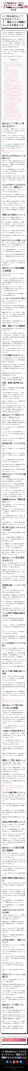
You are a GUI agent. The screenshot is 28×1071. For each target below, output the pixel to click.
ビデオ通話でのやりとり (10, 79)
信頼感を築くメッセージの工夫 (12, 93)
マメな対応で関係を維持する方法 (12, 95)
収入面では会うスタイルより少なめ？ (14, 90)
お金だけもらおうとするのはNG (12, 113)
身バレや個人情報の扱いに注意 (12, 99)
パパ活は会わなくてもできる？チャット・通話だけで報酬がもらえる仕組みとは (14, 6)
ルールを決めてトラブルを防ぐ (12, 97)
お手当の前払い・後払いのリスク (12, 115)
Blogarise (21, 1067)
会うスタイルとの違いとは (11, 71)
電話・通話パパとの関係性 (11, 77)
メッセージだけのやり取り (11, 75)
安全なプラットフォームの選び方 (12, 117)
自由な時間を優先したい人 (11, 108)
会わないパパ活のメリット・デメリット (12, 82)
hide (16, 59)
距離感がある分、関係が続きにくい (13, 88)
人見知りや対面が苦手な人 (11, 103)
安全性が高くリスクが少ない (11, 84)
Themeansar (13, 1069)
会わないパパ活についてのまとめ (11, 119)
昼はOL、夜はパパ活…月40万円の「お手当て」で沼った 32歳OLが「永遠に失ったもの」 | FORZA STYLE (13, 787)
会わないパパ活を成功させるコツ (11, 92)
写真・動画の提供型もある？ (11, 81)
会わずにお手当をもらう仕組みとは (13, 64)
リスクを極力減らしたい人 (11, 106)
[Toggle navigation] (2, 7)
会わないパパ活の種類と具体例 (10, 73)
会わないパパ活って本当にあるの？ (11, 62)
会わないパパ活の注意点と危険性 (11, 110)
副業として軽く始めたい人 (11, 104)
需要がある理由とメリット (11, 70)
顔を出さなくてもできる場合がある (13, 86)
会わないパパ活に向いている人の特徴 (12, 101)
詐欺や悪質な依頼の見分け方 (11, 112)
